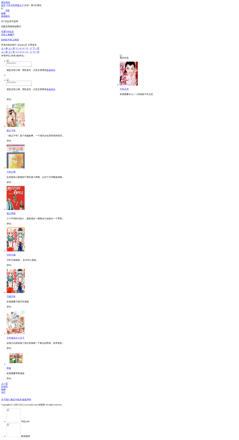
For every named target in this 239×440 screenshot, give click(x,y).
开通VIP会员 (7, 31)
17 (31, 48)
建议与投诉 (16, 399)
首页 (3, 5)
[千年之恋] (129, 85)
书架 (7, 10)
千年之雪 (11, 172)
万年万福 (11, 255)
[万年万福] (16, 250)
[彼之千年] (16, 126)
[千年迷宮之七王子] (16, 333)
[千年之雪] (16, 168)
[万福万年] (16, 292)
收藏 (3, 13)
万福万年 (11, 296)
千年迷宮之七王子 (15, 338)
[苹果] (16, 364)
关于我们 (5, 399)
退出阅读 (5, 2)
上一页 (11, 48)
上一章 (4, 48)
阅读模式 (5, 16)
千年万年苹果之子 (15, 5)
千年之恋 (124, 89)
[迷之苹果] (16, 209)
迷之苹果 (11, 213)
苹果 (9, 368)
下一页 (36, 48)
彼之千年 (11, 130)
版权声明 (26, 399)
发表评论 (50, 70)
